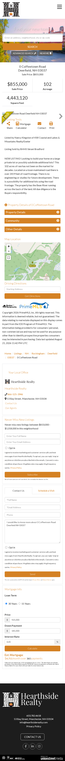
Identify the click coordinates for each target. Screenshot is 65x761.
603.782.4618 (33, 715)
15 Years (25, 603)
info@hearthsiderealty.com (34, 722)
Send (32, 574)
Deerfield (52, 353)
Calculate (32, 648)
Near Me (44, 53)
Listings (18, 353)
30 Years (12, 603)
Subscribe (32, 474)
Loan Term (11, 595)
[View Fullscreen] (8, 257)
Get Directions (32, 296)
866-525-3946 (15, 394)
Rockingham (38, 353)
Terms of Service (47, 580)
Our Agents (11, 407)
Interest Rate (12, 636)
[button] (32, 46)
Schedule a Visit (46, 490)
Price (7, 614)
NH (27, 353)
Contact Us (11, 403)
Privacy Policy (15, 468)
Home (8, 353)
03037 (10, 357)
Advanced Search (23, 53)
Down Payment (13, 625)
